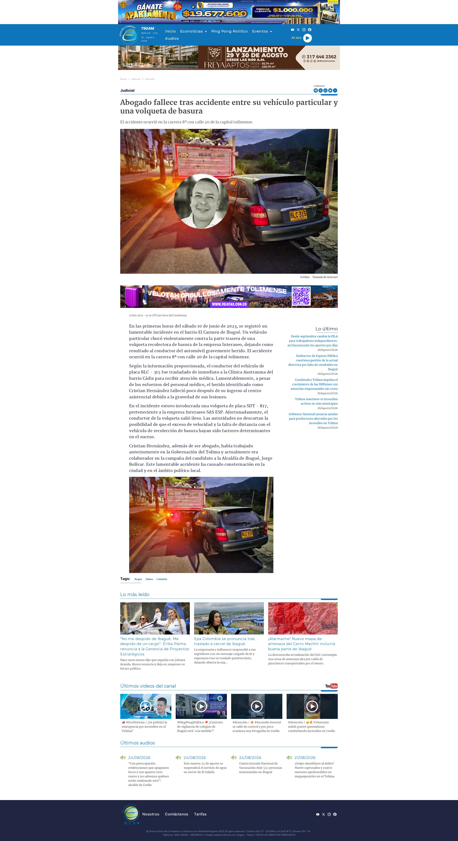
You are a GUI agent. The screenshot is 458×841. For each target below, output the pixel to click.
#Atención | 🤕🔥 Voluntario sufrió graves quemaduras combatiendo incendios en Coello (311, 726)
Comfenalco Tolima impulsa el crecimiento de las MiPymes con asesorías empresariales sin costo (314, 384)
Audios (172, 38)
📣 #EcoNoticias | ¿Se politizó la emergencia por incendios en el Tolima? (144, 726)
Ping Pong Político (229, 31)
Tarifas (200, 814)
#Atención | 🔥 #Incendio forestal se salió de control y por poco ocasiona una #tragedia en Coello (257, 726)
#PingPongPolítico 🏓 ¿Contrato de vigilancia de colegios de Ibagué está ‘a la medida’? (200, 726)
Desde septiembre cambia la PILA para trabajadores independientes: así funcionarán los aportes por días (313, 341)
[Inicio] (129, 35)
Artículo (150, 79)
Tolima (149, 579)
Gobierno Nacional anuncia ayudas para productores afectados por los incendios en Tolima (313, 419)
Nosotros (150, 814)
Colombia (162, 579)
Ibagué (138, 579)
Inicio (170, 31)
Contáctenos (176, 814)
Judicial (136, 79)
